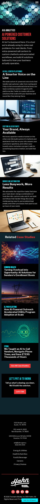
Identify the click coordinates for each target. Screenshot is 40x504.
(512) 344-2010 (20, 445)
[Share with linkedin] (17, 492)
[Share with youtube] (27, 492)
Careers (20, 461)
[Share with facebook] (22, 492)
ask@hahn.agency (20, 443)
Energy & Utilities (20, 451)
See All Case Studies (20, 366)
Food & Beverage (20, 457)
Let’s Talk (20, 392)
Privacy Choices (20, 464)
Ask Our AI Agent (29, 500)
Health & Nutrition (20, 454)
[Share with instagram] (13, 492)
